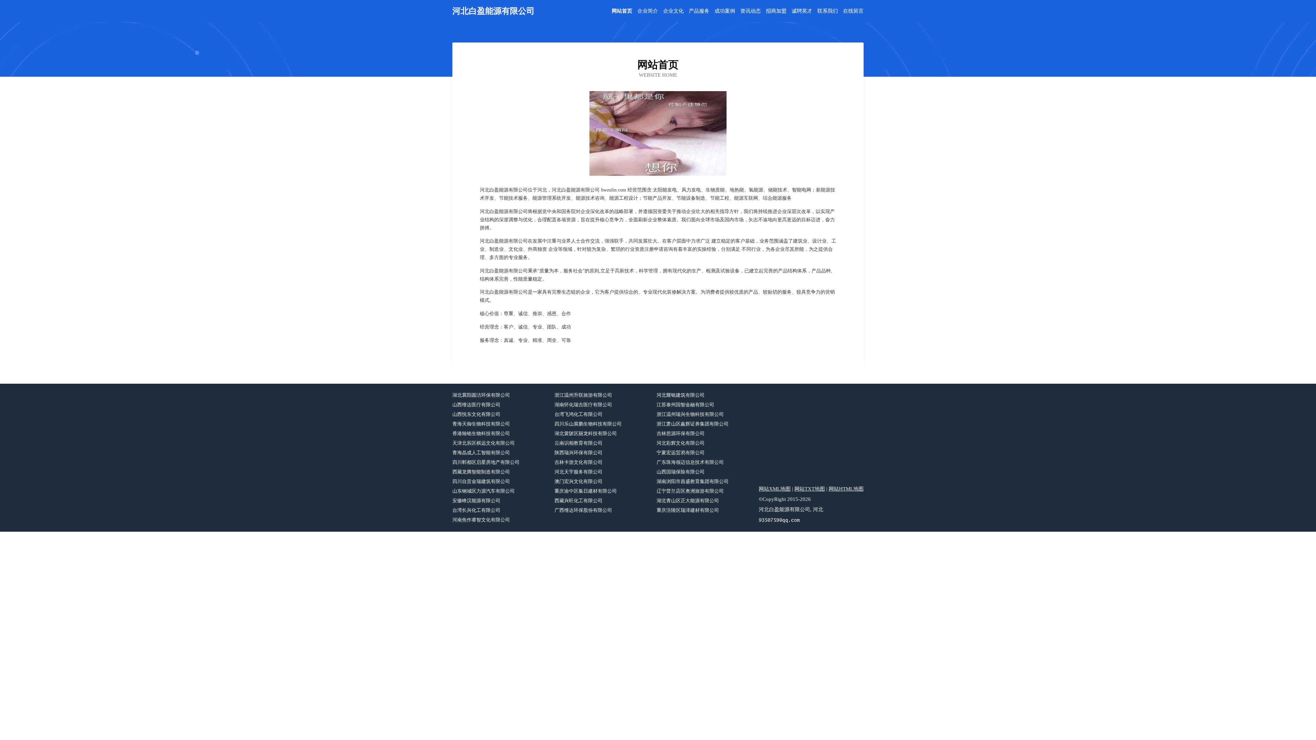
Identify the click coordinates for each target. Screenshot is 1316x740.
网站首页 (622, 11)
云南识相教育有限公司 (578, 443)
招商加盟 (776, 11)
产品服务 (699, 11)
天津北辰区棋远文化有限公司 (483, 443)
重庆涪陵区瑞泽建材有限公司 (688, 510)
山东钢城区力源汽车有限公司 (483, 491)
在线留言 (853, 11)
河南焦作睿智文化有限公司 (481, 519)
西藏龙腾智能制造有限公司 (481, 471)
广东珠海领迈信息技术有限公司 (690, 462)
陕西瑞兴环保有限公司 (578, 452)
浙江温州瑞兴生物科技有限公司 (690, 414)
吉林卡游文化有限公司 (578, 462)
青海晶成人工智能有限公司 (481, 452)
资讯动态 (750, 11)
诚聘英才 (802, 11)
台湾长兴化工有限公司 (476, 510)
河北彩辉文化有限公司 (681, 443)
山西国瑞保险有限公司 (681, 471)
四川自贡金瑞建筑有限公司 (481, 481)
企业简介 (647, 11)
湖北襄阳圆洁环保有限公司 (481, 395)
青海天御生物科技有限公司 (481, 424)
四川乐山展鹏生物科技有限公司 (588, 424)
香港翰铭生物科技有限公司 (481, 433)
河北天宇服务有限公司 (578, 471)
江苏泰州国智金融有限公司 (685, 404)
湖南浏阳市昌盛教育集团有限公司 (693, 481)
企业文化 (673, 11)
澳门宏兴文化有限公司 (578, 481)
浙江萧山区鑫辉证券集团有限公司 (693, 424)
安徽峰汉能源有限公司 (476, 500)
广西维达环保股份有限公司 (583, 510)
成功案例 (725, 11)
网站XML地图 (775, 489)
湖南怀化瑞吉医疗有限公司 (583, 404)
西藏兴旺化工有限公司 (578, 500)
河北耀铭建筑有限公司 (681, 395)
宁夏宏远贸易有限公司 (681, 452)
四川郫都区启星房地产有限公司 (486, 462)
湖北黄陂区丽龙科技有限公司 (586, 433)
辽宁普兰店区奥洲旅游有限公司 (690, 491)
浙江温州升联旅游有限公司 (583, 395)
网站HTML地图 (846, 489)
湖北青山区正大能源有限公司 (688, 500)
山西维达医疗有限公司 (476, 404)
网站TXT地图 (809, 489)
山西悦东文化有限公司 (476, 414)
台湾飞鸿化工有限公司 (578, 414)
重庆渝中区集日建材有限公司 (586, 491)
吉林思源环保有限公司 (681, 433)
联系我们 (827, 11)
